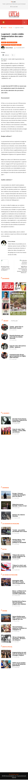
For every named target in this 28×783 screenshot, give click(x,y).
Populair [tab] (14, 321)
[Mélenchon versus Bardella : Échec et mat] (6, 505)
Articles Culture (16, 417)
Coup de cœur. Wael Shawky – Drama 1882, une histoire (19, 430)
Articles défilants (12, 42)
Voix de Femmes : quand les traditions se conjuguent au (19, 628)
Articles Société (6, 44)
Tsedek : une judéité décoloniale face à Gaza (19, 530)
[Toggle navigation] (3, 22)
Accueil (10, 27)
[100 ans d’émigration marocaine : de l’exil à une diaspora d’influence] (6, 639)
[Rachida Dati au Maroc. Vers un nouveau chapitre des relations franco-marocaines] (6, 603)
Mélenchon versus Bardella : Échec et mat (19, 505)
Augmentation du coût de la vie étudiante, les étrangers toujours (19, 654)
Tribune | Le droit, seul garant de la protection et (19, 566)
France (13, 44)
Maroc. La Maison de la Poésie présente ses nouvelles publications (19, 592)
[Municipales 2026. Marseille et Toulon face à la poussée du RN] (6, 582)
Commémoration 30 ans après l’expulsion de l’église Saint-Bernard (18, 356)
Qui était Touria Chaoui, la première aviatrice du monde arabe (19, 420)
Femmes (14, 538)
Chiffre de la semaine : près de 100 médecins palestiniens (19, 664)
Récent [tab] (6, 321)
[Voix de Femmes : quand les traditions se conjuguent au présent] (6, 628)
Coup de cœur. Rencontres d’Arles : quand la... (18, 346)
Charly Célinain (9, 47)
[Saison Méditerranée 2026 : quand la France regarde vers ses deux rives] (6, 618)
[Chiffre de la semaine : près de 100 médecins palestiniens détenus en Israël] (6, 664)
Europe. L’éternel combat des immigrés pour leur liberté (19, 495)
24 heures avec (15, 599)
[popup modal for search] (24, 22)
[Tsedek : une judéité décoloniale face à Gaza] (6, 531)
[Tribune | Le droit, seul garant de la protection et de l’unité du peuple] (6, 567)
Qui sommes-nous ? (14, 774)
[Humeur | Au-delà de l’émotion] (6, 516)
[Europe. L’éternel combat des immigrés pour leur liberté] (6, 495)
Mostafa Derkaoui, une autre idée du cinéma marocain (16, 337)
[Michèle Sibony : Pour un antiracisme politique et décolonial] (6, 541)
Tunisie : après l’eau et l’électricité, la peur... (16, 327)
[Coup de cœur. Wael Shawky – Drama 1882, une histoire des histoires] (6, 431)
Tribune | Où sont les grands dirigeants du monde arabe (18, 556)
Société (19, 44)
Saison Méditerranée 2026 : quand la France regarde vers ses (19, 618)
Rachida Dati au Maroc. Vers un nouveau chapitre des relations (19, 602)
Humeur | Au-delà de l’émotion (18, 515)
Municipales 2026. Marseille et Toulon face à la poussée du (18, 582)
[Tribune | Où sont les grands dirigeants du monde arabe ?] (6, 556)
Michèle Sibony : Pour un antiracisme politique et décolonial (19, 541)
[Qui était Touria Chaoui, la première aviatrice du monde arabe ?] (6, 420)
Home (4, 27)
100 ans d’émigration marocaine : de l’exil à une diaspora (18, 638)
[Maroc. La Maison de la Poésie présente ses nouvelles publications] (6, 592)
